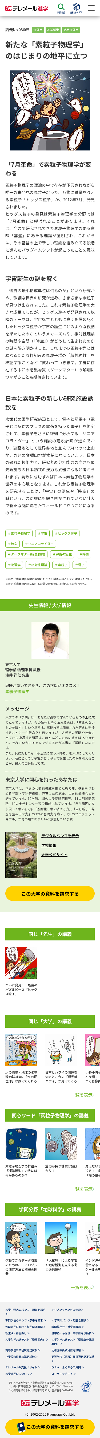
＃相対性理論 (37, 564)
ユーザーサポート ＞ (63, 1374)
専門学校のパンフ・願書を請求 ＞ (25, 1320)
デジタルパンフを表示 (60, 835)
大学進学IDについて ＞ (19, 1374)
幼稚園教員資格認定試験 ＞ (67, 1350)
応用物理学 (71, 29)
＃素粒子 (61, 564)
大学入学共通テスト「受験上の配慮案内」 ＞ (72, 1341)
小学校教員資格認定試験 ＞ (21, 1356)
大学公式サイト (54, 854)
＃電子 (80, 564)
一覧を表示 (81, 1094)
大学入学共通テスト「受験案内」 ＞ (27, 1339)
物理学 (38, 29)
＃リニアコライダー (39, 543)
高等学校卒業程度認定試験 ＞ (23, 1350)
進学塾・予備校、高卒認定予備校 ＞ (73, 1333)
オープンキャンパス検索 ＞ (67, 1310)
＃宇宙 (42, 533)
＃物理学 (14, 564)
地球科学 (53, 29)
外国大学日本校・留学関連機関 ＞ (25, 1327)
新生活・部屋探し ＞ (17, 1333)
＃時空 (12, 543)
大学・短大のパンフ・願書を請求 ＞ (25, 1312)
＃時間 (84, 554)
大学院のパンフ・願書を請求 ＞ (70, 1320)
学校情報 (48, 845)
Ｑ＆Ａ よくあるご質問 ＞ (67, 1367)
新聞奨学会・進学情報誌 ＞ (67, 1327)
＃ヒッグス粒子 (66, 533)
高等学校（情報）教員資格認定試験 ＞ (72, 1358)
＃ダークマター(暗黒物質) (26, 554)
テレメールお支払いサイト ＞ (23, 1367)
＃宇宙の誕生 (62, 554)
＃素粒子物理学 (19, 533)
